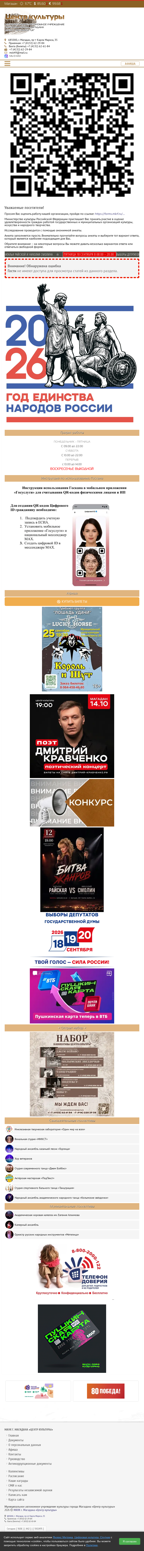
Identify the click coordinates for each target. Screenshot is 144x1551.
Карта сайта (16, 1500)
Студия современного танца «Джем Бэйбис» (41, 1168)
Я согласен (129, 1541)
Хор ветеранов (23, 1158)
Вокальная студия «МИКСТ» (31, 1139)
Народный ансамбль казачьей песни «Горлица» (42, 1149)
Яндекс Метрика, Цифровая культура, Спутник (81, 1537)
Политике (92, 1545)
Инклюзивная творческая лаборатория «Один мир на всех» (50, 1129)
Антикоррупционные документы (30, 1464)
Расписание (16, 1476)
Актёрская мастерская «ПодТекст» (34, 1178)
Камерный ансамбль (27, 1224)
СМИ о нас (15, 1485)
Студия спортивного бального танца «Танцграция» (44, 1188)
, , (33, 40)
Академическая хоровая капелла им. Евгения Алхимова (47, 1215)
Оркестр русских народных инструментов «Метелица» (47, 1234)
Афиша (13, 1450)
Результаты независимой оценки (30, 1490)
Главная (13, 1435)
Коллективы (16, 1471)
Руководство (16, 1459)
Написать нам (17, 1495)
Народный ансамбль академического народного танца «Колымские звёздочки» (61, 1197)
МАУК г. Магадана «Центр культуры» (35, 1510)
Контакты (14, 1454)
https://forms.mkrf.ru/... (110, 214)
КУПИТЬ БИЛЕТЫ (74, 601)
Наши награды (18, 1481)
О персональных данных (24, 1445)
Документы (15, 1440)
